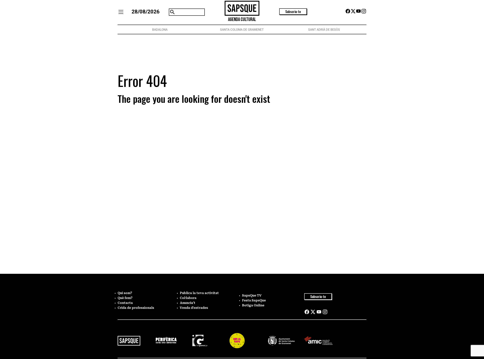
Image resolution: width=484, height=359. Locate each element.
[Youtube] (358, 12)
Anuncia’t (187, 303)
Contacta (125, 303)
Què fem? (125, 298)
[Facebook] (348, 12)
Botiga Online (253, 305)
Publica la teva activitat (199, 293)
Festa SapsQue (254, 300)
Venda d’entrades (194, 308)
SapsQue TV (252, 295)
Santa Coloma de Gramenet (242, 29)
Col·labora (188, 298)
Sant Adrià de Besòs (324, 29)
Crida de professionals (136, 308)
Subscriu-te (293, 11)
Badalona (160, 29)
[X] (353, 12)
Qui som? (125, 293)
